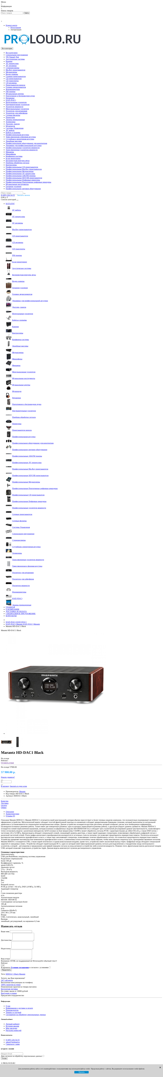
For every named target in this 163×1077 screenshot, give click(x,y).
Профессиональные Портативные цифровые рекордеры (28, 182)
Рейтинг (4, 963)
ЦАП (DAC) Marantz (23, 624)
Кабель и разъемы (13, 133)
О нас (8, 1006)
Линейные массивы (14, 141)
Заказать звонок (23, 195)
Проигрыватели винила (15, 85)
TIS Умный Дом (12, 57)
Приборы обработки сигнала (17, 163)
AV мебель (10, 130)
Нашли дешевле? (8, 777)
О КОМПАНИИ (12, 609)
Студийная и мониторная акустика (20, 139)
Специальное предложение (17, 55)
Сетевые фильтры (13, 115)
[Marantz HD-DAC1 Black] (56, 733)
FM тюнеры (10, 92)
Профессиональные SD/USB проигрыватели (24, 178)
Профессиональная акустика (17, 135)
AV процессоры (12, 63)
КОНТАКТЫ (11, 616)
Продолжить (6, 970)
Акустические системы (15, 59)
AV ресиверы (11, 66)
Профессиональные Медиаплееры (20, 171)
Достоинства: (6, 940)
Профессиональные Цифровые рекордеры (23, 180)
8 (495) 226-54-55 (13, 1040)
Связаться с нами (13, 1044)
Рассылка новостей (13, 1030)
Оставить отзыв (7, 763)
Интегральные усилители (16, 102)
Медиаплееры (11, 72)
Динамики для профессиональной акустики (24, 145)
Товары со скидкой (13, 1012)
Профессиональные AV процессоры (20, 174)
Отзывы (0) (10, 816)
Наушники (10, 98)
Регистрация (16, 27)
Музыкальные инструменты (17, 184)
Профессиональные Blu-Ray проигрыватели (24, 169)
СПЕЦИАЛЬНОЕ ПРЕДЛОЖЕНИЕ (21, 614)
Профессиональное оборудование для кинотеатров (26, 143)
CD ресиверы (11, 83)
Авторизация (16, 30)
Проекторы (10, 117)
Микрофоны (11, 154)
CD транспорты (12, 81)
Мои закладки (11, 1028)
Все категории (12, 53)
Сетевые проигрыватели (16, 76)
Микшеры (10, 152)
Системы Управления (14, 128)
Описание (10, 812)
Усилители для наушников (16, 111)
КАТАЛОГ (10, 204)
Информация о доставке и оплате (19, 1008)
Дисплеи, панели (13, 124)
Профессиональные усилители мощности (23, 148)
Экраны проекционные (15, 120)
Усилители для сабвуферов (16, 113)
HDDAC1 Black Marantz (15, 974)
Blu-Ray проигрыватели (15, 70)
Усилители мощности (14, 107)
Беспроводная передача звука (17, 161)
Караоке (9, 61)
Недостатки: (6, 949)
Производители (12, 1010)
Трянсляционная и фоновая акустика (21, 137)
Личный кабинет (13, 1024)
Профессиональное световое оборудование (23, 189)
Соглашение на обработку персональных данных (26, 1015)
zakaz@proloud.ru (13, 1042)
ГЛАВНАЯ (10, 607)
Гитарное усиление (13, 186)
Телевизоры (10, 122)
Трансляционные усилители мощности (22, 150)
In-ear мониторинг (13, 158)
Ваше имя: (5, 932)
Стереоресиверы (12, 68)
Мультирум (10, 126)
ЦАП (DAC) (11, 100)
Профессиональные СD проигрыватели (22, 167)
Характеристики (12, 814)
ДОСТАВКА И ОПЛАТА (16, 611)
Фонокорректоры (13, 89)
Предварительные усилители (17, 104)
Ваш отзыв (5, 959)
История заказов (12, 1026)
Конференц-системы (14, 156)
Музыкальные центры (15, 94)
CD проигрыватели (14, 79)
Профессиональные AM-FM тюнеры (21, 176)
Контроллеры (11, 165)
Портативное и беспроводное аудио (20, 96)
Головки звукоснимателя (16, 87)
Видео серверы (12, 74)
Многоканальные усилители (17, 109)
